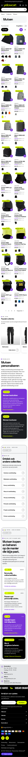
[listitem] (14, 472)
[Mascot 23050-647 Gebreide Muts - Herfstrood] (2, 60)
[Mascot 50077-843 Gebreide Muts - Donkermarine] (2, 86)
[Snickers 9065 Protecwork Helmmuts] (7, 259)
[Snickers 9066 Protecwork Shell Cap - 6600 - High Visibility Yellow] (15, 250)
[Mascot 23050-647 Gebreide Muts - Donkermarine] (2, 56)
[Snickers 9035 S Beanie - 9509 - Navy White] (15, 305)
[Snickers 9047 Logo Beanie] (7, 285)
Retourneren (12, 742)
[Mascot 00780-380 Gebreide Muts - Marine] (15, 169)
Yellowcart (8, 751)
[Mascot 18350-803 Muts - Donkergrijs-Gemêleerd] (15, 143)
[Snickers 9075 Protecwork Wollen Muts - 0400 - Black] (2, 224)
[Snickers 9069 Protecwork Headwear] (20, 205)
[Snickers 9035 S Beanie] (20, 285)
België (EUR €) (7, 727)
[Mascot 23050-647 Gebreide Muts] (7, 39)
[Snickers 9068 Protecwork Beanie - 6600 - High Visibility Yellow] (2, 250)
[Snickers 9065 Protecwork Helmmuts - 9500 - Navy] (2, 276)
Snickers (3, 185)
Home (3, 14)
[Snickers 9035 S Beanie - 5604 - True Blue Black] (19, 301)
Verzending (4, 742)
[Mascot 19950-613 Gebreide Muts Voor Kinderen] (20, 95)
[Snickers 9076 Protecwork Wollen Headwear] (20, 178)
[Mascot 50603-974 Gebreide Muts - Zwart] (19, 56)
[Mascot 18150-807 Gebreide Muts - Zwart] (2, 169)
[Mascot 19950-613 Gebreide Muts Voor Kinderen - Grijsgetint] (15, 114)
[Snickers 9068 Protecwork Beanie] (7, 233)
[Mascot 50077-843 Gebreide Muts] (7, 69)
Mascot (3, 47)
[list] (14, 339)
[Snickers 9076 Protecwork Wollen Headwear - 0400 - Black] (15, 196)
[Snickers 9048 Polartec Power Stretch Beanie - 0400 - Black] (15, 276)
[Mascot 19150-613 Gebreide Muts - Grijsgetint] (2, 143)
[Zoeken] (25, 9)
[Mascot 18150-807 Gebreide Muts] (7, 152)
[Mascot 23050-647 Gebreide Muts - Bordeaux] (9, 56)
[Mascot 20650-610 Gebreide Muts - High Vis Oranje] (9, 112)
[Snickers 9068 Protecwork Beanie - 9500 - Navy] (6, 250)
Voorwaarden (21, 742)
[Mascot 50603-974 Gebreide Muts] (20, 39)
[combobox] (14, 9)
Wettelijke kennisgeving (7, 748)
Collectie (8, 14)
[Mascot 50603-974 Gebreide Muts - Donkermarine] (15, 56)
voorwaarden (4, 708)
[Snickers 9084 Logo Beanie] (7, 178)
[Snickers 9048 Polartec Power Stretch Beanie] (20, 259)
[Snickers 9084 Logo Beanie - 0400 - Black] (2, 195)
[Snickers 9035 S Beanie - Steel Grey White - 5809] (22, 301)
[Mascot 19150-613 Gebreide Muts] (7, 126)
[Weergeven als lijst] (25, 29)
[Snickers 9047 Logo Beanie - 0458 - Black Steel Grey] (2, 302)
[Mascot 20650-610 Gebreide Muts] (7, 95)
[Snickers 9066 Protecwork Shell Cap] (20, 233)
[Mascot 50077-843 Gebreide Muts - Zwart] (6, 86)
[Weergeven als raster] (21, 29)
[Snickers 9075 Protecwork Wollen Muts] (7, 205)
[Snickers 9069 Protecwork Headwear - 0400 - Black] (15, 222)
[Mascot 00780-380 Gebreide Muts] (20, 152)
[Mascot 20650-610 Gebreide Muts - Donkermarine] (2, 112)
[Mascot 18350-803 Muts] (20, 126)
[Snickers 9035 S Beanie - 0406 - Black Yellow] (15, 301)
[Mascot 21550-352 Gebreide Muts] (20, 69)
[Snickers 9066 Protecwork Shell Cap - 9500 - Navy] (19, 250)
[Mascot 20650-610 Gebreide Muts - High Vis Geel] (2, 116)
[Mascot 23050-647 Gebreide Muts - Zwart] (6, 56)
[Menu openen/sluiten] (2, 5)
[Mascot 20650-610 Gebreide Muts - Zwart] (6, 112)
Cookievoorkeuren (12, 745)
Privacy (3, 745)
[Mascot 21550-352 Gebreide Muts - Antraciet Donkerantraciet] (15, 86)
